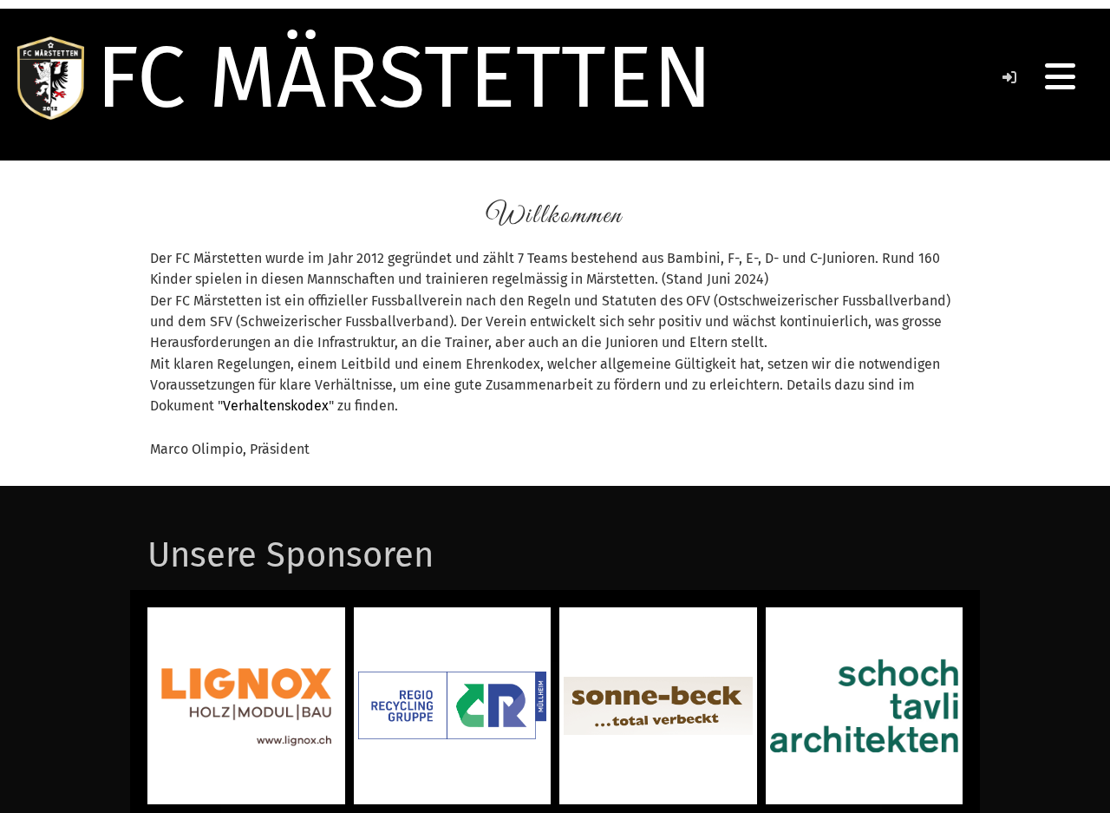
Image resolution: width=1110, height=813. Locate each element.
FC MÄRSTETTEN (404, 77)
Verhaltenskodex (276, 405)
